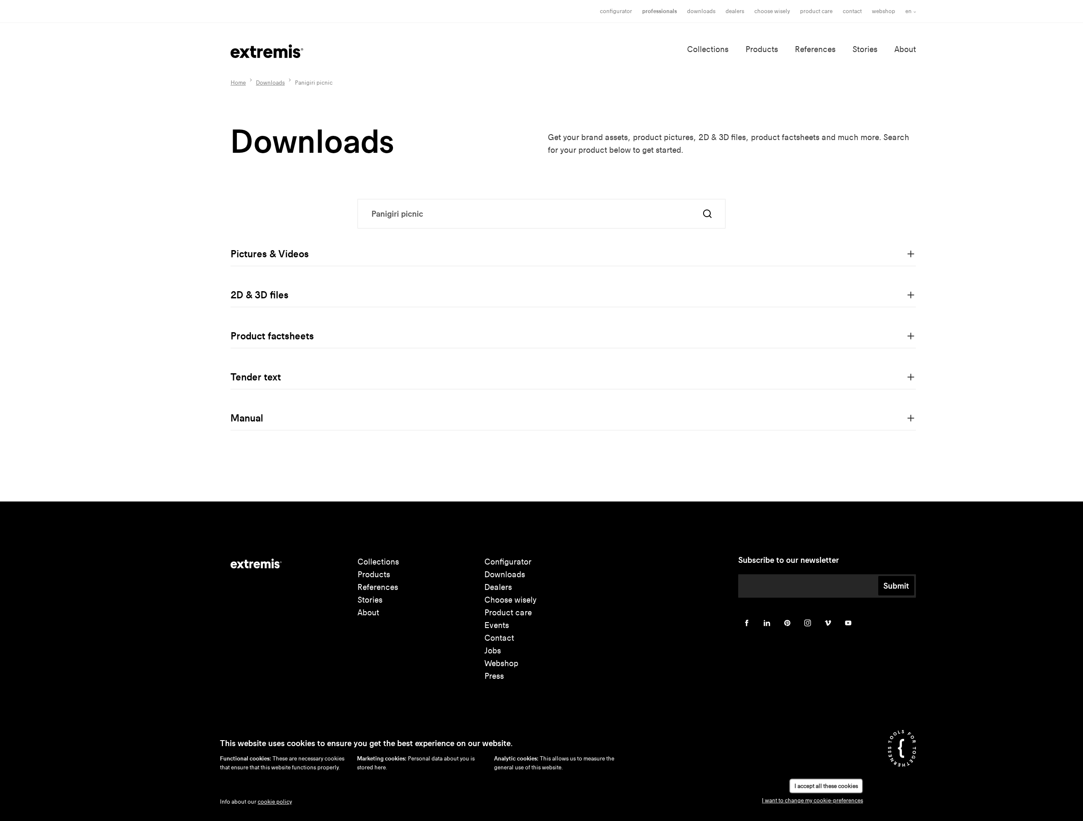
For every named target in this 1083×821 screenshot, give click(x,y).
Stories (864, 49)
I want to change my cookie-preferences (812, 800)
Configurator (616, 11)
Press (494, 676)
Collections (707, 49)
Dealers (735, 11)
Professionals (659, 11)
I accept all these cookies (826, 786)
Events (496, 625)
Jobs (492, 651)
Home (238, 82)
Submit (896, 586)
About (905, 49)
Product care (816, 11)
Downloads (701, 11)
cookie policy (275, 801)
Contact (852, 11)
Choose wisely (510, 600)
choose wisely (772, 11)
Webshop (883, 11)
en (908, 11)
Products (761, 49)
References (815, 49)
